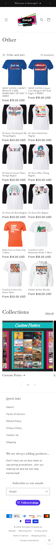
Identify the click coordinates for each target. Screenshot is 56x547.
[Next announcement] (50, 3)
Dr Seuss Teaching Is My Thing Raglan (14, 134)
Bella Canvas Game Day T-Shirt (14, 251)
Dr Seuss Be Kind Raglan (14, 213)
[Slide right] (34, 384)
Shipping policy (38, 536)
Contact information (29, 540)
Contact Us (12, 435)
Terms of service (20, 536)
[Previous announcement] (5, 3)
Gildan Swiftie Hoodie (39, 290)
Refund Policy (13, 421)
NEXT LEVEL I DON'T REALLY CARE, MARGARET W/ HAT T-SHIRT (15, 92)
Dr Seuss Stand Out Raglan (37, 134)
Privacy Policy (14, 428)
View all (49, 313)
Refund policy (25, 531)
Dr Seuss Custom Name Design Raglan (14, 174)
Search (10, 407)
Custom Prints (12, 375)
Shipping (11, 442)
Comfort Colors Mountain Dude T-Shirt (40, 251)
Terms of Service (15, 414)
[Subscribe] (46, 491)
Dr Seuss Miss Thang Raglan (38, 174)
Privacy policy (41, 531)
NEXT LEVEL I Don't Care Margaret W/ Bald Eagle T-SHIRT (39, 91)
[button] (6, 19)
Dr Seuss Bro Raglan (38, 213)
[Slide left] (21, 384)
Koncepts (26, 527)
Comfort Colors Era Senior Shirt (12, 291)
